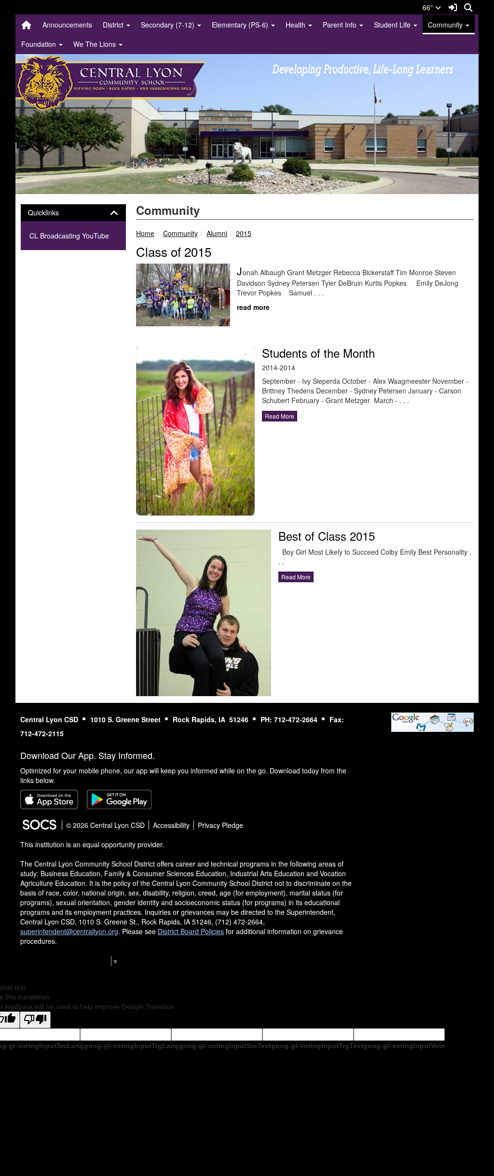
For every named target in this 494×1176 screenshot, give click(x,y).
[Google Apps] (432, 721)
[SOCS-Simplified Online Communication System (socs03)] (39, 825)
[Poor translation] (35, 1019)
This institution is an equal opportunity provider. (92, 844)
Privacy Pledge (220, 825)
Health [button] (296, 24)
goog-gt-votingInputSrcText (225, 1046)
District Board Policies (191, 931)
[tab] (73, 212)
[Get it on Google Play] (119, 799)
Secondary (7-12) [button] (168, 24)
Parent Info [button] (340, 24)
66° (429, 7)
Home (145, 233)
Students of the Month (318, 352)
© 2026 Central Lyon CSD (105, 825)
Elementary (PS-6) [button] (241, 24)
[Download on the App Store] (49, 799)
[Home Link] (26, 24)
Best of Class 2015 (326, 535)
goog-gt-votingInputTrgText (317, 1046)
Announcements (67, 24)
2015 (243, 233)
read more (253, 307)
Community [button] (446, 24)
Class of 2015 (173, 251)
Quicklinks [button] (52, 212)
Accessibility (171, 825)
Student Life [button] (393, 24)
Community (180, 233)
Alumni (216, 233)
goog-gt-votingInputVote (404, 1046)
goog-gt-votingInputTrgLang (131, 1046)
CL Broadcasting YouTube (69, 235)
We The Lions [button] (95, 44)
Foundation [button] (39, 44)
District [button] (114, 24)
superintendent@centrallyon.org (69, 931)
